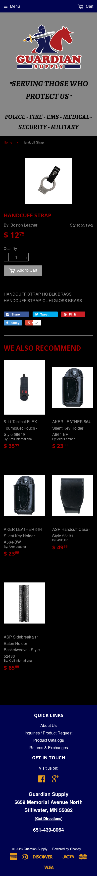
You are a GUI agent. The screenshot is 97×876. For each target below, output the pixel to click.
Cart (89, 6)
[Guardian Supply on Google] (55, 780)
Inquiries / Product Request (48, 733)
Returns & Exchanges (48, 747)
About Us (48, 725)
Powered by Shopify (66, 848)
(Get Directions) (48, 818)
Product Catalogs (48, 740)
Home (8, 142)
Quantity (10, 248)
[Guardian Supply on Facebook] (42, 780)
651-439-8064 (48, 829)
